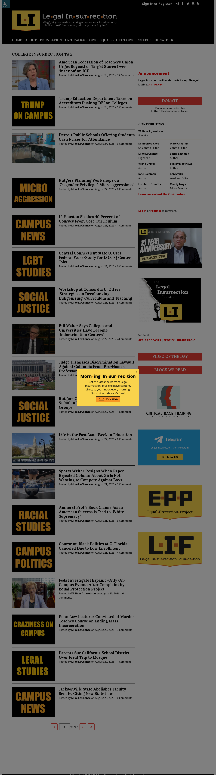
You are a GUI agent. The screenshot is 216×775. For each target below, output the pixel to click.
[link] (108, 372)
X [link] (136, 372)
